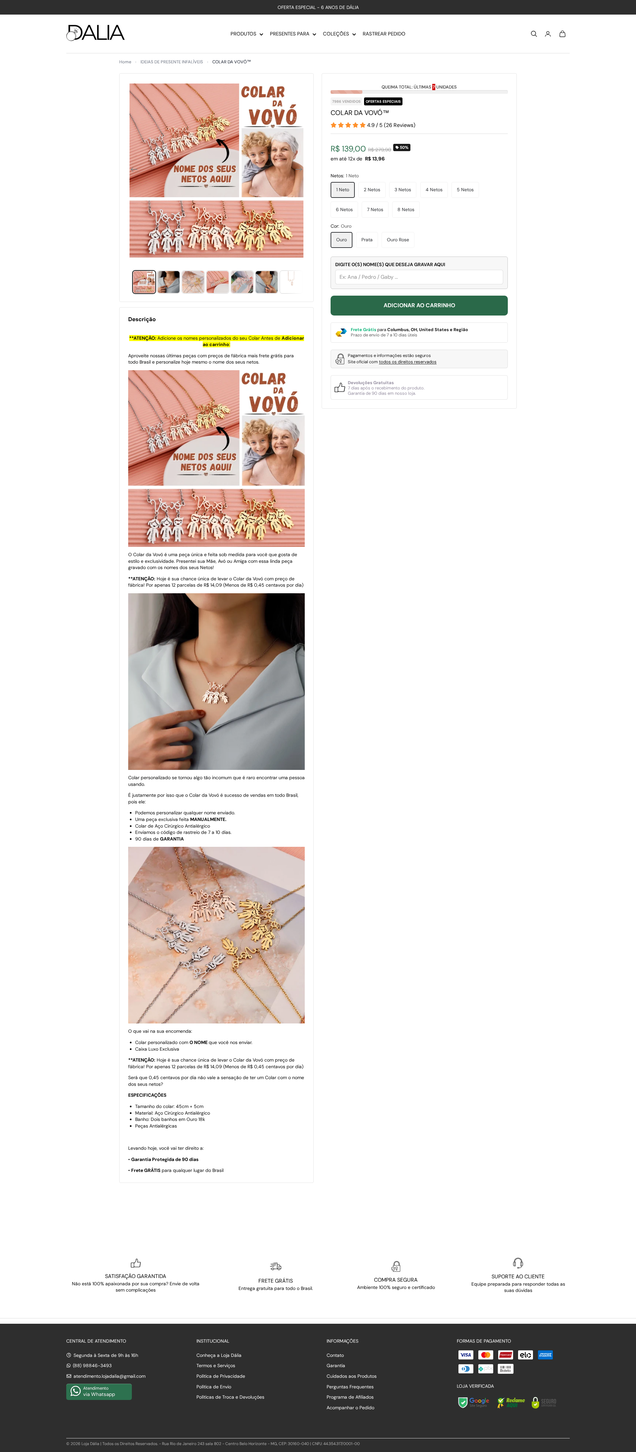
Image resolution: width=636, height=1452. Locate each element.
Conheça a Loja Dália (218, 1355)
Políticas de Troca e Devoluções (230, 1397)
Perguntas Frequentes (350, 1387)
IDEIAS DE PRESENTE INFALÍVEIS (171, 62)
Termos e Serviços (215, 1365)
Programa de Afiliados (350, 1397)
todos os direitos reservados (408, 362)
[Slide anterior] (132, 170)
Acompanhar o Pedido (350, 1408)
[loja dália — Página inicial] (95, 33)
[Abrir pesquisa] (534, 34)
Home (125, 62)
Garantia (336, 1365)
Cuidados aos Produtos (352, 1376)
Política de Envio (213, 1387)
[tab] (144, 282)
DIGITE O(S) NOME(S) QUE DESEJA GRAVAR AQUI (390, 264)
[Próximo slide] (300, 170)
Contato (335, 1355)
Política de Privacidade (220, 1376)
